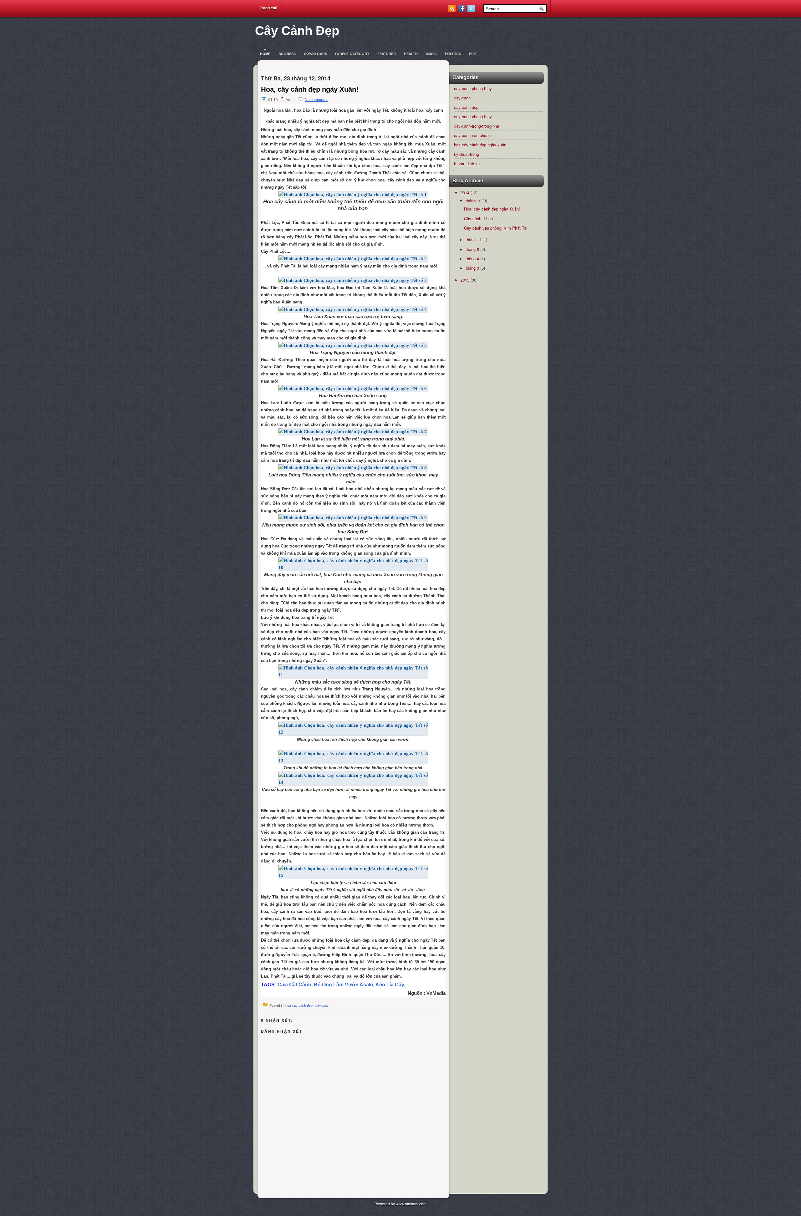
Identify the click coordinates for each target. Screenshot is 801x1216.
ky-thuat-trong (466, 154)
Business (287, 53)
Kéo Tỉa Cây (389, 984)
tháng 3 (472, 268)
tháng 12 (473, 201)
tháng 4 (472, 259)
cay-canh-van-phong (472, 135)
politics (453, 53)
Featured (386, 53)
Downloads (315, 53)
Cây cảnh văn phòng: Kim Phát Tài (495, 228)
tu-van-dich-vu (467, 163)
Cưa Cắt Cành (294, 984)
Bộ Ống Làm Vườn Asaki (343, 984)
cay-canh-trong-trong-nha (476, 126)
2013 (465, 280)
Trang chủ (268, 8)
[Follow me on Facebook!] (462, 10)
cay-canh (462, 98)
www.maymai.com (411, 1203)
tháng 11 (473, 239)
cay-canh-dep (466, 107)
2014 (465, 193)
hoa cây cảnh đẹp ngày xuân (307, 1005)
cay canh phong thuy (473, 88)
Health (411, 53)
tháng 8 (472, 249)
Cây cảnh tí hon (478, 218)
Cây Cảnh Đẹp (297, 31)
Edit (473, 53)
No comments (316, 100)
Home (265, 53)
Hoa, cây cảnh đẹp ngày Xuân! (309, 89)
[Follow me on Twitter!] (471, 10)
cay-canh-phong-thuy (473, 117)
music (431, 53)
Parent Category (352, 53)
